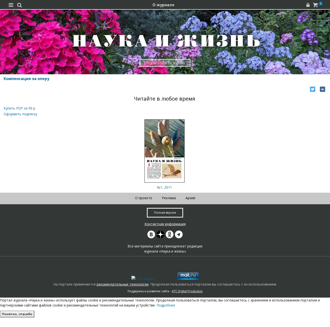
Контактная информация (165, 224)
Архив (190, 198)
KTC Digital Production (187, 291)
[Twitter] (312, 89)
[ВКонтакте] (322, 89)
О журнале (163, 4)
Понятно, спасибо (17, 314)
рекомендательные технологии (123, 284)
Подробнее (166, 305)
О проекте (143, 198)
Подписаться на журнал (165, 63)
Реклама (169, 198)
